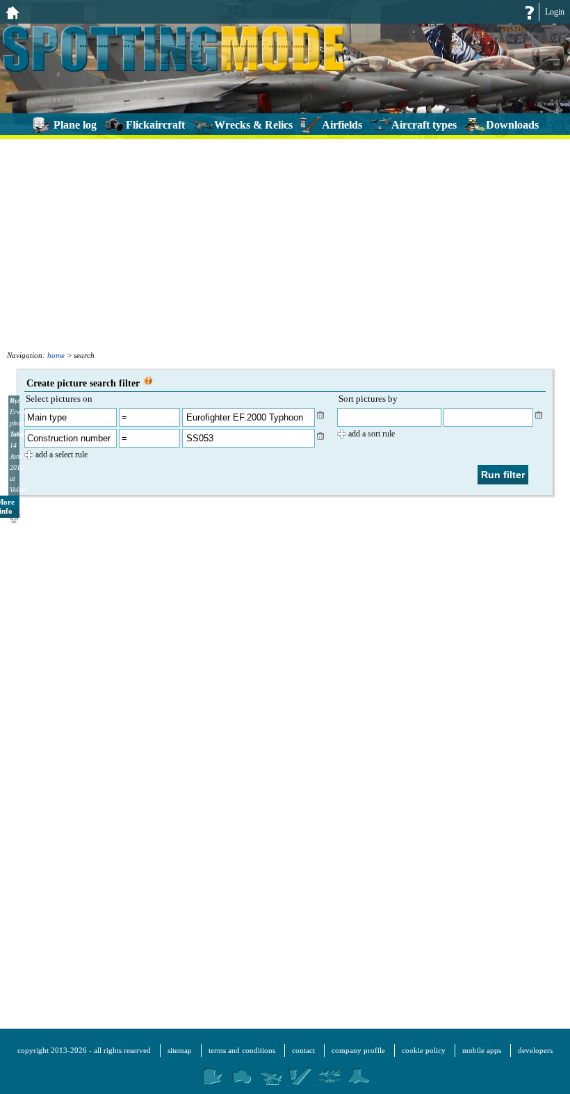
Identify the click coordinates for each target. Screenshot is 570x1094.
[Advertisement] (285, 243)
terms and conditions (242, 1050)
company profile (358, 1050)
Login (554, 12)
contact (303, 1050)
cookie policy (424, 1050)
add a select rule (61, 454)
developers (535, 1050)
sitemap (180, 1050)
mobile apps (481, 1050)
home (56, 355)
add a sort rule (371, 434)
